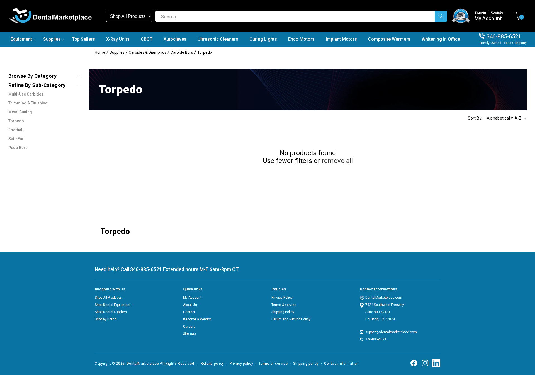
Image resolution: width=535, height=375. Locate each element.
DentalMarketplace (143, 364)
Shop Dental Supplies (111, 312)
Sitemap (189, 334)
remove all (337, 161)
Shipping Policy (282, 312)
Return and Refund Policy (290, 319)
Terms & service (283, 305)
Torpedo (204, 52)
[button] (519, 15)
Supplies (117, 52)
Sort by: (475, 118)
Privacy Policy (282, 297)
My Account (488, 18)
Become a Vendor (197, 319)
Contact (189, 312)
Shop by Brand (105, 319)
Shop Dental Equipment (112, 305)
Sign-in (481, 12)
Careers (189, 326)
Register (497, 12)
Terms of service (273, 364)
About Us (190, 305)
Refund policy (212, 364)
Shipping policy (306, 364)
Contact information (341, 364)
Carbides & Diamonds (147, 52)
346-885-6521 (504, 36)
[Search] (441, 16)
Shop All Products (108, 297)
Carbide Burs (182, 52)
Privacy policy (241, 364)
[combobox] (301, 16)
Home (100, 52)
